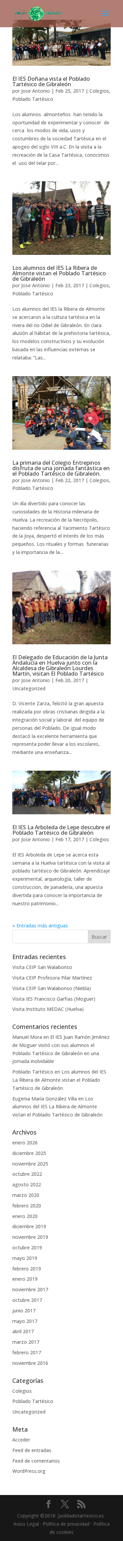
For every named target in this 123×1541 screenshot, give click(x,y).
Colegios (99, 91)
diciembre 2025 (29, 1153)
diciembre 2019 (29, 1226)
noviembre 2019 (30, 1237)
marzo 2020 (25, 1195)
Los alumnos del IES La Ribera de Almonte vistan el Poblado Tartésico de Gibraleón (59, 273)
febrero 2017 (26, 1352)
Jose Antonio (35, 91)
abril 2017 (23, 1331)
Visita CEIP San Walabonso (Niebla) (51, 988)
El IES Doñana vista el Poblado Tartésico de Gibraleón (51, 81)
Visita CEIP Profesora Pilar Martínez (52, 977)
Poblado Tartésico (32, 99)
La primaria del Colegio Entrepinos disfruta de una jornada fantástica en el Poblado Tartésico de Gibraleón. (61, 468)
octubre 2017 (27, 1300)
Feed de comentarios (36, 1461)
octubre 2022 (27, 1174)
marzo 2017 (25, 1342)
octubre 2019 (27, 1247)
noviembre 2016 (30, 1363)
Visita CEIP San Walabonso (42, 967)
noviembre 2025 (30, 1163)
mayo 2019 (24, 1258)
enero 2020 (25, 1216)
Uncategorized (28, 688)
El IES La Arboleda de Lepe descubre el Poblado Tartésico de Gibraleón (61, 829)
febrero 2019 (26, 1268)
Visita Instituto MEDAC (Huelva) (48, 1009)
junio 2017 (24, 1310)
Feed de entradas (31, 1450)
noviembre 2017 (30, 1289)
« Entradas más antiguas (40, 925)
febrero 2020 (26, 1205)
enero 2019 (25, 1279)
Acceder (21, 1439)
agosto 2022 (26, 1184)
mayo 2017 (24, 1321)
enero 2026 (25, 1142)
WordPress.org (28, 1471)
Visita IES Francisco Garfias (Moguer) (53, 999)
